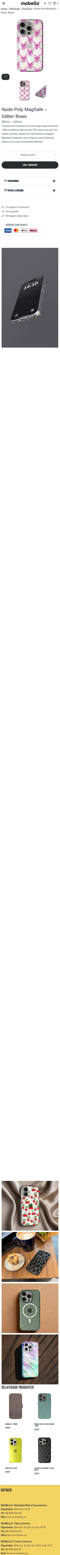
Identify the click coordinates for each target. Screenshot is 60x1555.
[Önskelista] (50, 3)
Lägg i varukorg (30, 165)
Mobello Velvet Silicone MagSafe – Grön (44, 1425)
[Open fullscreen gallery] (5, 77)
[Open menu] (3, 3)
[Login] (45, 3)
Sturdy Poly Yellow (11, 1468)
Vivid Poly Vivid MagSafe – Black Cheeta (44, 1469)
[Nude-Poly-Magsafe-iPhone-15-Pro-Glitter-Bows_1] (30, 46)
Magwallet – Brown (11, 1424)
